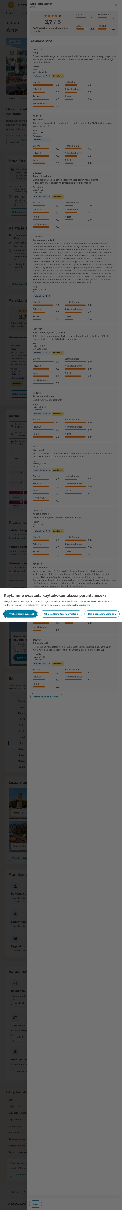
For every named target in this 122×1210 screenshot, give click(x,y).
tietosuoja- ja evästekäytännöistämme (70, 605)
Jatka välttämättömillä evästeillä (61, 613)
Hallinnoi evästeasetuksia (102, 613)
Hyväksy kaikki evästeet (21, 613)
